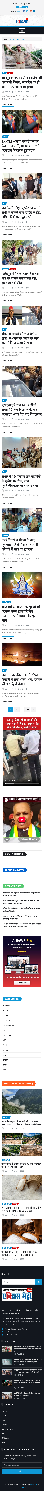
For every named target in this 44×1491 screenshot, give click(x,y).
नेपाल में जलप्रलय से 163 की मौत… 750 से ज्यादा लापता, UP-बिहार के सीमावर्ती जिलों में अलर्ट (22, 1123)
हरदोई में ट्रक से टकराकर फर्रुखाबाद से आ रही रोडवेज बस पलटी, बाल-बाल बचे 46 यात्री (28, 1371)
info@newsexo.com (11, 1332)
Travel (5, 1015)
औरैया (4, 1070)
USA (4, 1040)
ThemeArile (22, 1487)
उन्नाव (4, 1065)
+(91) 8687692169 (11, 1335)
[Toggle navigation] (22, 30)
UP (4, 1030)
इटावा (4, 1055)
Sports (5, 1010)
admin (7, 92)
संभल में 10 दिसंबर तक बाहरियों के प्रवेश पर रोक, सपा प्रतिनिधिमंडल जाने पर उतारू (21, 481)
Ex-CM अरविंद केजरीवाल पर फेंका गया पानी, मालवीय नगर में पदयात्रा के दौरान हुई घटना (20, 146)
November (20, 39)
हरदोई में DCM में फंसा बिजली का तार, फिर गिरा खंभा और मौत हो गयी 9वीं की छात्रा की (28, 1360)
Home (5, 39)
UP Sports (7, 1035)
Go (39, 1282)
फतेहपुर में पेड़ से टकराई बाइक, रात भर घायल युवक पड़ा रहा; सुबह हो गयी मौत (21, 278)
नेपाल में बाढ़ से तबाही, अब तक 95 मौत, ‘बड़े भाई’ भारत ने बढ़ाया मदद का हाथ (21, 1165)
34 (28, 709)
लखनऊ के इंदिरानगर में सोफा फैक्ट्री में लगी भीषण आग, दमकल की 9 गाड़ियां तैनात (22, 679)
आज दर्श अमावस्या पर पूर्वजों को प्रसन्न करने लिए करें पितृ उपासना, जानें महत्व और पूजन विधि (21, 613)
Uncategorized (8, 1025)
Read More (7, 105)
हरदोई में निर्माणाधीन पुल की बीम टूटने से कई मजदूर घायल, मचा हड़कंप (27, 1394)
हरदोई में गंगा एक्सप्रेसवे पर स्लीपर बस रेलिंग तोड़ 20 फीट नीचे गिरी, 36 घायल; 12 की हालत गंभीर (28, 1382)
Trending (6, 1020)
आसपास (5, 1050)
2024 (12, 39)
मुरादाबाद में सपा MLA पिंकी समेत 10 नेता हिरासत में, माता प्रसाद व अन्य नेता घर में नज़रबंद (22, 409)
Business (6, 1005)
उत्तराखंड (5, 1060)
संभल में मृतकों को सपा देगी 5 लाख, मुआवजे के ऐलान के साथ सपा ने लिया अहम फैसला (20, 338)
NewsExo (33, 1484)
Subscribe (22, 1471)
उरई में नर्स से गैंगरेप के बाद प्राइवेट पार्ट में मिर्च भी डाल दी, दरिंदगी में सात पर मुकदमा (20, 544)
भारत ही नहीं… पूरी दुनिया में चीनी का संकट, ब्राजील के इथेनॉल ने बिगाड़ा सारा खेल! (19, 1253)
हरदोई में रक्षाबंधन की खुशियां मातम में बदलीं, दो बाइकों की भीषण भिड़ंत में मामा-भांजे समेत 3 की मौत (27, 1348)
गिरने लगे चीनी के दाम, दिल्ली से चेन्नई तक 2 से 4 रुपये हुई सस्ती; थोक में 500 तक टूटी (21, 1209)
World (5, 1045)
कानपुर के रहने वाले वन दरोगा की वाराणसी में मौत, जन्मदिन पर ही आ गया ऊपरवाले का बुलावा (22, 82)
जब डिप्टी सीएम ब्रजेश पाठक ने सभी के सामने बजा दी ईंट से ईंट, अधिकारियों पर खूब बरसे (21, 212)
